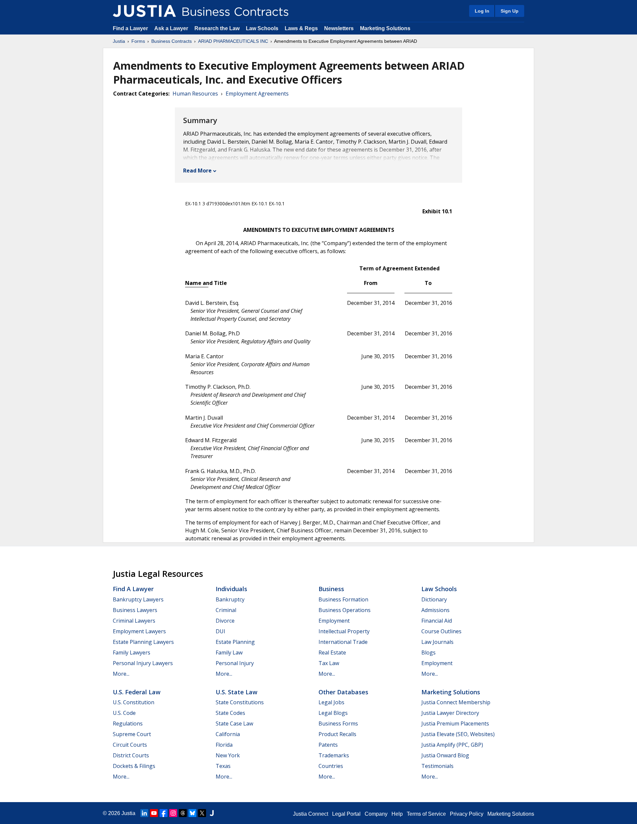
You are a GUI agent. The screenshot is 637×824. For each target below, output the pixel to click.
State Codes (230, 713)
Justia (119, 41)
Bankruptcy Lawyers (138, 599)
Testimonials (437, 766)
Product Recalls (337, 734)
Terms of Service (426, 814)
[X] (202, 813)
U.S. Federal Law (137, 692)
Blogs (428, 652)
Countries (330, 766)
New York (228, 755)
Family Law (229, 652)
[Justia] (144, 11)
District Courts (131, 755)
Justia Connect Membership (455, 702)
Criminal (226, 610)
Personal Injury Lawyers (143, 663)
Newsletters (339, 28)
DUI (220, 631)
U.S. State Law (236, 692)
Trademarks (333, 755)
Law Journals (437, 642)
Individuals (231, 589)
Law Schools (262, 28)
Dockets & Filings (134, 766)
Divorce (225, 620)
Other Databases (343, 692)
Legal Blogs (333, 713)
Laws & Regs (301, 28)
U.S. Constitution (133, 702)
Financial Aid (436, 620)
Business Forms (338, 723)
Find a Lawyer (130, 28)
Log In (482, 11)
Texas (223, 766)
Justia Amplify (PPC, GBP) (452, 744)
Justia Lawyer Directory (450, 713)
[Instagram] (173, 813)
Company (376, 814)
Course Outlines (441, 631)
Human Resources (195, 93)
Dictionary (434, 599)
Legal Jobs (331, 702)
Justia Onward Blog (445, 755)
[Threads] (183, 813)
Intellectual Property (344, 631)
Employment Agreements (257, 93)
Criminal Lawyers (134, 620)
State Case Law (234, 723)
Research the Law (217, 28)
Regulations (128, 723)
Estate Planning (235, 642)
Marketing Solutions (385, 28)
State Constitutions (240, 702)
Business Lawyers (135, 610)
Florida (224, 744)
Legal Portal (346, 814)
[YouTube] (154, 813)
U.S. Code (124, 713)
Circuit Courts (130, 744)
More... (121, 673)
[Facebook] (164, 813)
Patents (328, 744)
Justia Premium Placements (455, 723)
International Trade (343, 642)
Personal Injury (235, 663)
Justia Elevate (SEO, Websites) (458, 734)
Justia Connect (310, 814)
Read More (197, 170)
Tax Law (328, 663)
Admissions (435, 610)
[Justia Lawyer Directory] (212, 813)
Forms (138, 41)
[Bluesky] (192, 813)
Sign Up (510, 11)
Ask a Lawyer (171, 28)
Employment (334, 620)
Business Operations (344, 610)
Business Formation (343, 599)
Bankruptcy (230, 599)
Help (397, 814)
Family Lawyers (131, 652)
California (228, 734)
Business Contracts (171, 41)
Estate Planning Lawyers (143, 642)
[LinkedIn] (144, 813)
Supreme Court (132, 734)
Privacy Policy (466, 814)
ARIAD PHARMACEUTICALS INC (233, 41)
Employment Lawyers (139, 631)
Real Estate (332, 652)
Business (331, 589)
